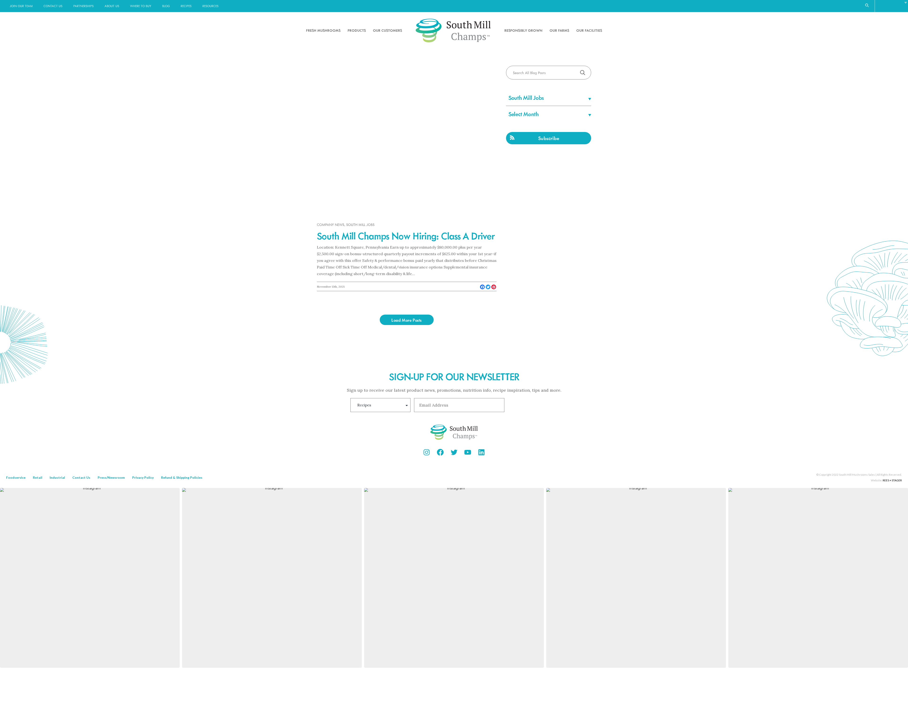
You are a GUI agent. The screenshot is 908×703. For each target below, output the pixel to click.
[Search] (582, 72)
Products (357, 30)
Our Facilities (589, 30)
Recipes (186, 6)
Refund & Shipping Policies (181, 477)
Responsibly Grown (523, 30)
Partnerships (83, 6)
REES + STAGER (892, 480)
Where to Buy (140, 6)
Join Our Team (21, 6)
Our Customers (387, 30)
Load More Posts (406, 320)
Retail (37, 477)
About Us (112, 6)
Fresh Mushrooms (323, 30)
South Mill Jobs (360, 224)
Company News (330, 224)
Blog (166, 6)
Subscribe (548, 138)
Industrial (57, 477)
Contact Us (53, 6)
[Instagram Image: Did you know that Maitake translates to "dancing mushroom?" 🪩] (818, 578)
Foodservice (16, 477)
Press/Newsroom (111, 477)
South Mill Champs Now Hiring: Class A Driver (405, 235)
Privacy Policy (143, 477)
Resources (210, 6)
